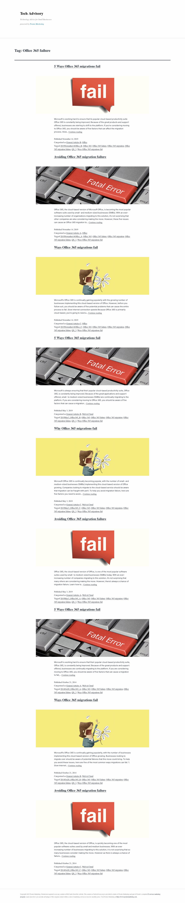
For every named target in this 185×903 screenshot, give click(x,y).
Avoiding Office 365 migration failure (80, 156)
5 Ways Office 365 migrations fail (77, 66)
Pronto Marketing (37, 24)
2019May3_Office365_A (71, 598)
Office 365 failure (99, 145)
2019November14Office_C (71, 327)
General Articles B (73, 142)
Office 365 (87, 145)
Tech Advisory (31, 13)
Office (84, 142)
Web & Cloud (87, 414)
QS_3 (74, 149)
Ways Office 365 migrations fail (90, 149)
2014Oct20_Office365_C (71, 870)
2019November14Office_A (71, 236)
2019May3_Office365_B (71, 417)
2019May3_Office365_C (71, 508)
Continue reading (75, 132)
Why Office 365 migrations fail (75, 428)
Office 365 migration (115, 145)
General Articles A (73, 233)
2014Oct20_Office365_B (71, 779)
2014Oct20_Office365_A (71, 689)
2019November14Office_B (71, 145)
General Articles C (73, 323)
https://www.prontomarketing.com (126, 897)
